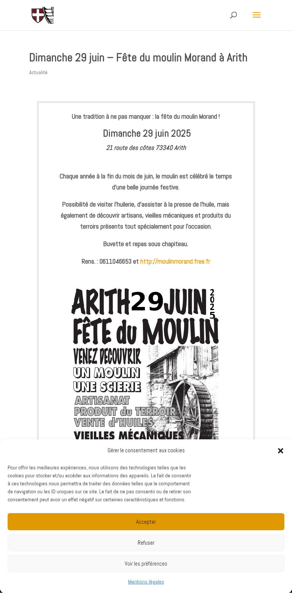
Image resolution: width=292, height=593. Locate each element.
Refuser (146, 542)
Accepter (146, 521)
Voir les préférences (146, 563)
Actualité (38, 72)
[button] (280, 451)
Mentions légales (146, 581)
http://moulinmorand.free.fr (175, 261)
